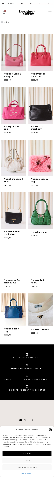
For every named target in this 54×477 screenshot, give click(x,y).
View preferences (27, 467)
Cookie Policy (26, 473)
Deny (27, 460)
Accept (27, 453)
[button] (50, 430)
